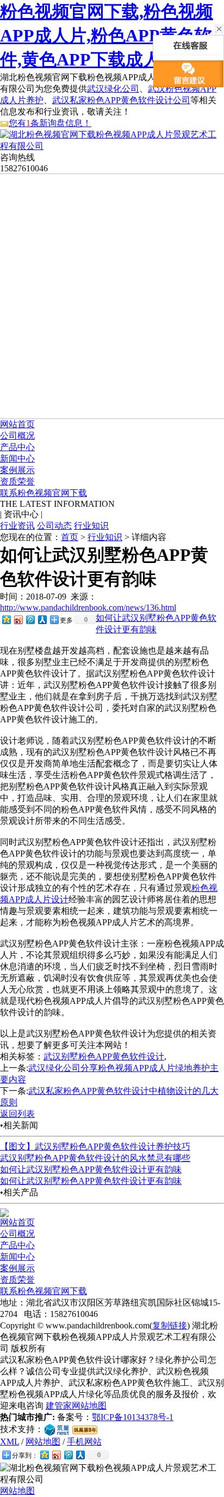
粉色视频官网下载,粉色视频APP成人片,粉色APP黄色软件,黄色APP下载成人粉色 (106, 35)
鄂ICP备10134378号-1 (132, 1417)
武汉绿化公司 (113, 88)
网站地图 (43, 1441)
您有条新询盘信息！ (50, 123)
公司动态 (54, 525)
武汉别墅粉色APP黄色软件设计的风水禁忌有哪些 (95, 1158)
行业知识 (91, 525)
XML (9, 1441)
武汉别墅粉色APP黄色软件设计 (103, 1056)
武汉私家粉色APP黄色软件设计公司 (121, 100)
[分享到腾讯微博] (30, 619)
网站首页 (17, 424)
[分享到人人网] (42, 619)
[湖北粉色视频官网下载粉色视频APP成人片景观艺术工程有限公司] (112, 146)
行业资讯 (17, 525)
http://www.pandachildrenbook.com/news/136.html (88, 607)
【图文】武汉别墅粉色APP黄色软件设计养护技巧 (95, 1146)
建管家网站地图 (76, 1405)
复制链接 (169, 1325)
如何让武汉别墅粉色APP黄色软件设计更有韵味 (91, 1169)
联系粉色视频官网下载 (43, 493)
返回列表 (17, 1113)
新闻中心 (17, 458)
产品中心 (17, 447)
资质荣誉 (17, 481)
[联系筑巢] (56, 1429)
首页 (69, 537)
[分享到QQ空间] (6, 619)
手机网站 (84, 1441)
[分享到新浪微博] (18, 619)
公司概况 (17, 435)
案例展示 (17, 470)
